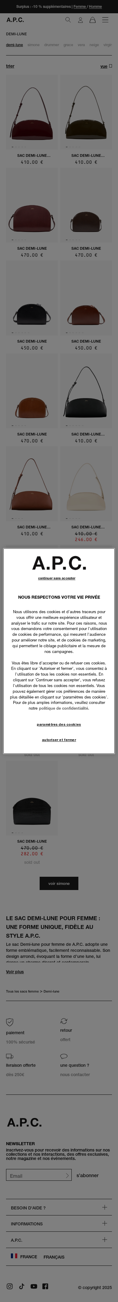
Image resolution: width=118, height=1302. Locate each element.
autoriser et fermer (59, 740)
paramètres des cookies (59, 724)
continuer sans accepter (56, 578)
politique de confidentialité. (64, 708)
